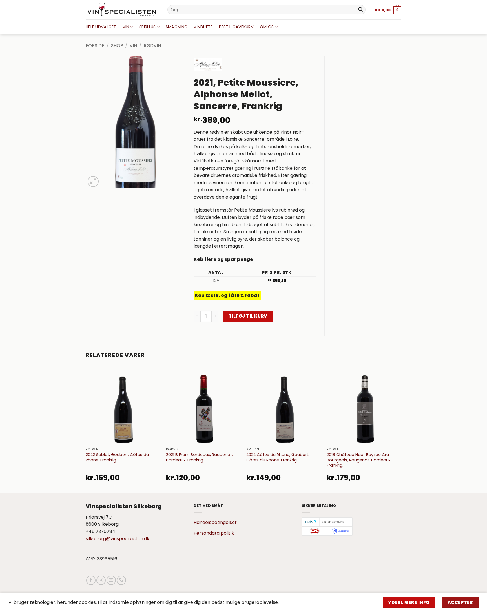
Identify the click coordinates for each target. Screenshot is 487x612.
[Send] (360, 10)
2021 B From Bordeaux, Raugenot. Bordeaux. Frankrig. (199, 457)
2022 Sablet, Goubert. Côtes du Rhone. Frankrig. (117, 457)
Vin (126, 27)
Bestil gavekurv (236, 27)
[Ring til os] (121, 580)
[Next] (401, 428)
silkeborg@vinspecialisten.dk (117, 538)
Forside (95, 45)
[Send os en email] (111, 580)
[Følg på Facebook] (91, 580)
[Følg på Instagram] (101, 580)
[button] (388, 10)
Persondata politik (214, 533)
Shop (117, 45)
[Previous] (86, 428)
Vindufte (203, 27)
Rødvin (152, 45)
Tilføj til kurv (248, 316)
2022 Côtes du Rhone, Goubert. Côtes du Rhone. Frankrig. (277, 457)
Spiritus (147, 27)
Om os (267, 27)
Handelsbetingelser (215, 522)
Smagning (176, 27)
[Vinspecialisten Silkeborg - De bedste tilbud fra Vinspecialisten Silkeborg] (122, 10)
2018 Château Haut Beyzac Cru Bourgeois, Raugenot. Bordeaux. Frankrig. (359, 460)
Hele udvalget (101, 27)
